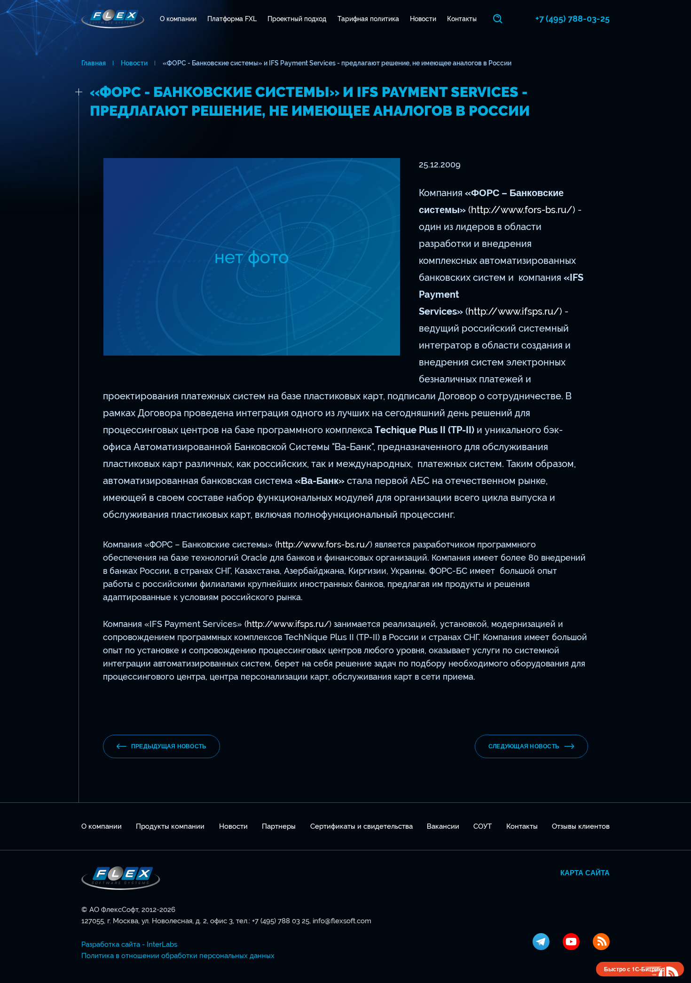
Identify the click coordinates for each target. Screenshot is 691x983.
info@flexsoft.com (342, 921)
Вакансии (443, 826)
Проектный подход (296, 19)
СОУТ (482, 826)
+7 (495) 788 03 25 (280, 921)
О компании (178, 19)
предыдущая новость (168, 746)
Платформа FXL (232, 19)
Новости (423, 19)
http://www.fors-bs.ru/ (522, 209)
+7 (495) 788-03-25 (572, 19)
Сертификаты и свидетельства (361, 826)
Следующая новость (523, 746)
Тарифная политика (368, 19)
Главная (93, 63)
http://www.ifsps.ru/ (513, 311)
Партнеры (279, 826)
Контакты (462, 19)
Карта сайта (585, 873)
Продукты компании (170, 826)
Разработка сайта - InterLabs (129, 944)
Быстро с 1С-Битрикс (634, 969)
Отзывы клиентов (581, 826)
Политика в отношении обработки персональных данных (178, 955)
